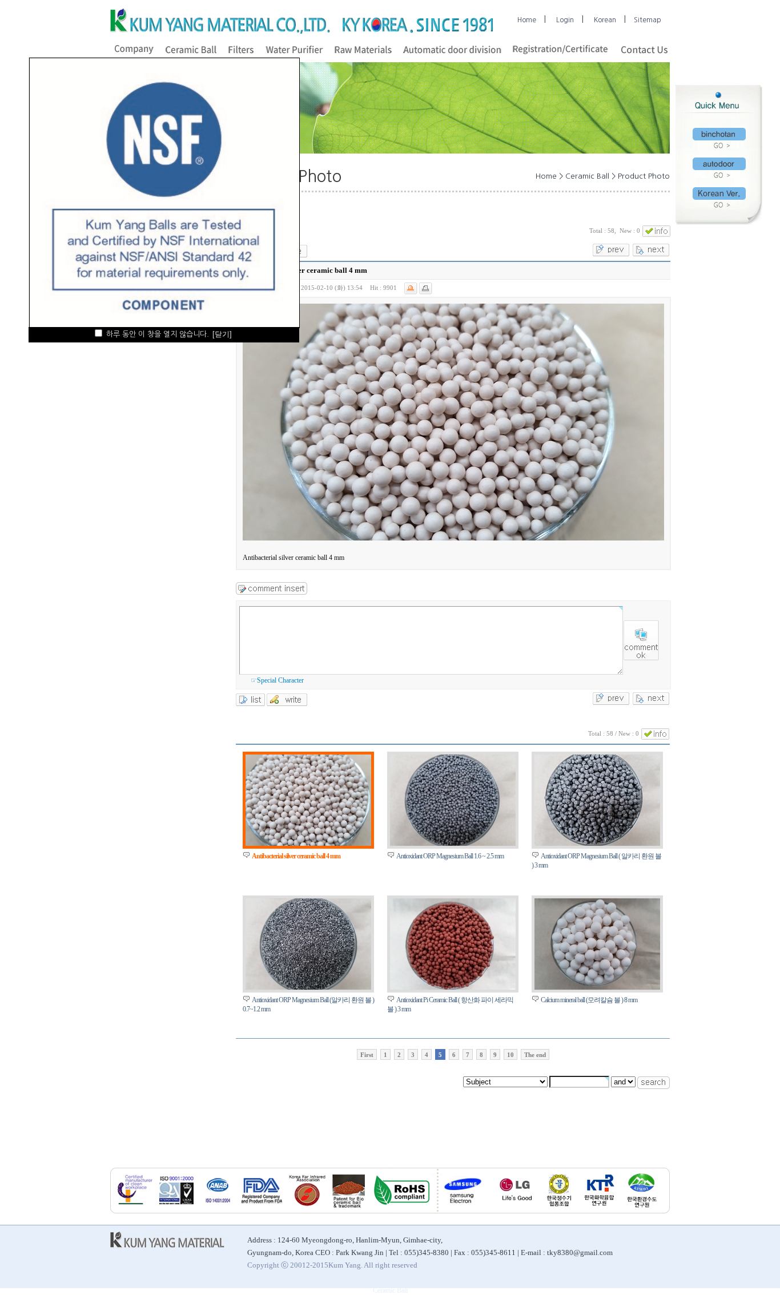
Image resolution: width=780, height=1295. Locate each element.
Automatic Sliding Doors (645, 1282)
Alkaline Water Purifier (444, 1282)
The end (535, 1054)
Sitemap (647, 20)
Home (526, 20)
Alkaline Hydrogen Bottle (247, 1282)
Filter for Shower (582, 1282)
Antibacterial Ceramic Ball (171, 1282)
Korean (605, 20)
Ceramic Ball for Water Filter (369, 1282)
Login (565, 20)
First (366, 1054)
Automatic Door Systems (718, 1282)
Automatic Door (109, 1282)
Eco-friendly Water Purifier (517, 1282)
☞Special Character (277, 680)
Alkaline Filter (306, 1282)
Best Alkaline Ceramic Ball (45, 1282)
